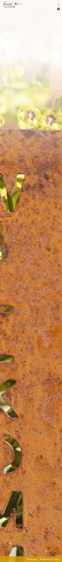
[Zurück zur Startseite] (12, 4)
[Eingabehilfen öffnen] (58, 8)
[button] (59, 4)
